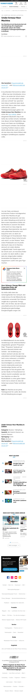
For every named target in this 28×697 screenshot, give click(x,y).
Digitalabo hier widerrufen (17, 602)
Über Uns (10, 585)
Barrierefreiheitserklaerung (18, 598)
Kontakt (5, 585)
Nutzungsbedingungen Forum (9, 594)
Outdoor (15, 686)
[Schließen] (24, 268)
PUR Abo (9, 615)
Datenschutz (22, 594)
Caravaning (4, 677)
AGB (23, 585)
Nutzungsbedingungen (13, 589)
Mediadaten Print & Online (10, 640)
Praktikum (6, 602)
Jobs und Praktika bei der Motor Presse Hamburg (14, 648)
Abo (9, 611)
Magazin (4, 611)
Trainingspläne (8, 628)
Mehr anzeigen (13, 545)
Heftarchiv (21, 640)
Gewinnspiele (8, 632)
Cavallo (11, 677)
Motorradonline (7, 686)
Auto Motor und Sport (14, 673)
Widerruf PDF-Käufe (21, 619)
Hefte (12, 0)
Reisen (4, 615)
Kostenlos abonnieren (10, 569)
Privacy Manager (6, 598)
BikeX (23, 673)
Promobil (21, 686)
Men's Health (17, 682)
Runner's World (9, 691)
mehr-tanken (9, 682)
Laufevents (4, 6)
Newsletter (20, 632)
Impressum (18, 585)
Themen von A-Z (18, 628)
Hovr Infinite (12, 114)
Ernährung (23, 6)
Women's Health (19, 691)
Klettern (23, 677)
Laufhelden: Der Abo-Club (18, 611)
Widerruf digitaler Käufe (8, 619)
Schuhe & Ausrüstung (13, 6)
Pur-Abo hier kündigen (19, 615)
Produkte (16, 0)
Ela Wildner (4, 34)
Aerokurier (4, 673)
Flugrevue (17, 677)
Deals (14, 632)
